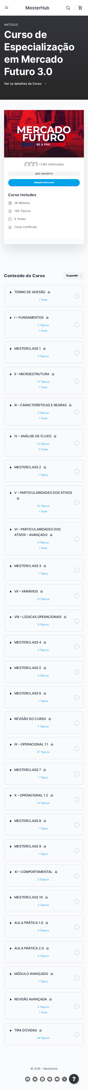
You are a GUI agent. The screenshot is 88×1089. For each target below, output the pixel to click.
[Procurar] (68, 8)
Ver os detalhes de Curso (23, 84)
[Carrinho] (80, 8)
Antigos (11, 24)
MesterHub (37, 7)
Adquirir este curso (44, 182)
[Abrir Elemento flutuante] (74, 1079)
